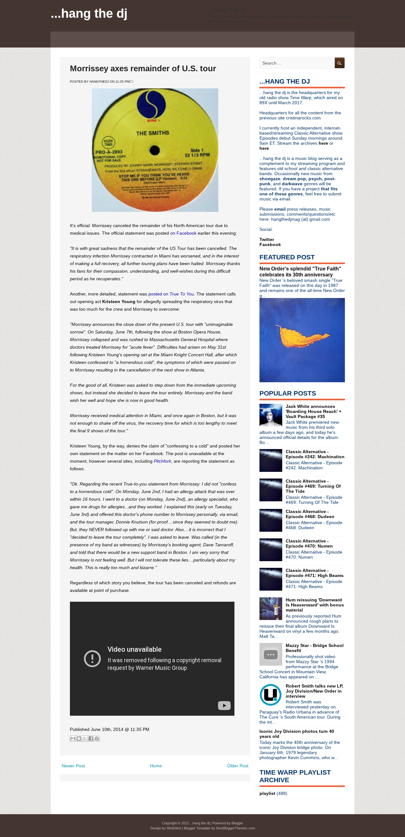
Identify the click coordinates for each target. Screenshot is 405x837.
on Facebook (183, 233)
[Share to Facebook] (91, 738)
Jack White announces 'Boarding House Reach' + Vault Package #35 (313, 411)
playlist (267, 793)
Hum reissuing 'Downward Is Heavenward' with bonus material (315, 604)
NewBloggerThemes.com (235, 828)
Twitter (266, 239)
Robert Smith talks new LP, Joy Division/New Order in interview (314, 691)
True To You (182, 293)
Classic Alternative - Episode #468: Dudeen (310, 514)
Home (156, 765)
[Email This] (73, 738)
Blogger (237, 823)
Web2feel (174, 828)
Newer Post (73, 765)
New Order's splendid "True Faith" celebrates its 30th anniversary (300, 271)
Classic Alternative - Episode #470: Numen (309, 543)
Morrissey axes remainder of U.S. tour (143, 68)
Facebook (270, 244)
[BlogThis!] (79, 738)
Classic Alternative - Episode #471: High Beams (315, 573)
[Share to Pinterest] (97, 738)
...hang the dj (89, 13)
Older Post (237, 765)
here (324, 143)
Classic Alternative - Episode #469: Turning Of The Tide (313, 486)
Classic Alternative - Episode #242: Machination (315, 454)
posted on (159, 293)
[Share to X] (85, 738)
